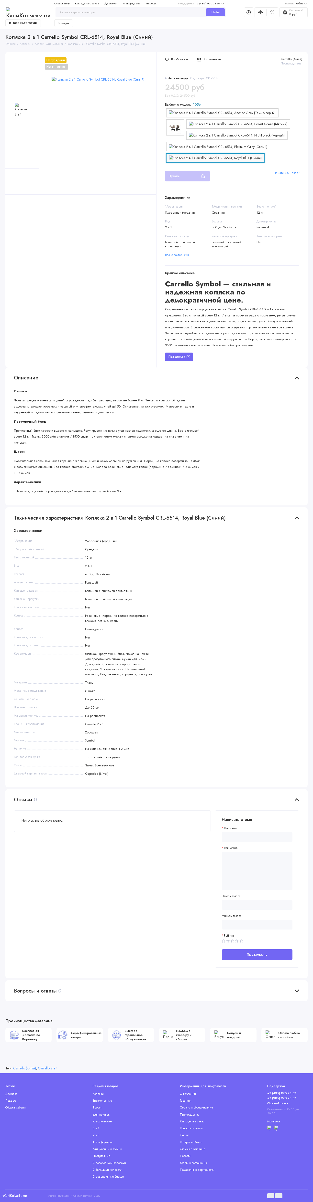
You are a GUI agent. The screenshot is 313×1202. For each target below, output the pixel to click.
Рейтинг (229, 936)
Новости (185, 1156)
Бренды (63, 23)
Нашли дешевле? (287, 172)
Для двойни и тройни (107, 1149)
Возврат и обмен (190, 1142)
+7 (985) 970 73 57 (281, 1098)
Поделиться (176, 357)
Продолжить (257, 954)
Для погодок (101, 1114)
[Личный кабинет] (248, 12)
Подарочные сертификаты (197, 1170)
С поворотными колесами (109, 1163)
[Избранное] (272, 12)
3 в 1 (96, 1128)
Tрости (97, 1107)
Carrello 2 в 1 (47, 1068)
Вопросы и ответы (191, 1128)
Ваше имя (230, 828)
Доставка (110, 3)
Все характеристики (178, 255)
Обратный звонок (277, 1103)
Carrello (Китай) (291, 59)
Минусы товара (232, 916)
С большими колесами (107, 1170)
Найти (216, 12)
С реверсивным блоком (108, 1176)
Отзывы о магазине (192, 1149)
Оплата (184, 1135)
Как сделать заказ (87, 3)
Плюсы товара (231, 896)
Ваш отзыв (230, 848)
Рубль (294, 3)
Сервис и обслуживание (196, 1107)
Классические (102, 1121)
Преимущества (131, 3)
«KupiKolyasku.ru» (14, 1195)
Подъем (10, 1100)
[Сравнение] (260, 12)
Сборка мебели (15, 1107)
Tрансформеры (102, 1142)
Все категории (25, 23)
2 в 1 (96, 1135)
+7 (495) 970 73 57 (199, 3)
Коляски (98, 1094)
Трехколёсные (102, 1100)
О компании (62, 3)
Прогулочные (101, 1156)
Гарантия (185, 1100)
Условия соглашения (194, 1163)
